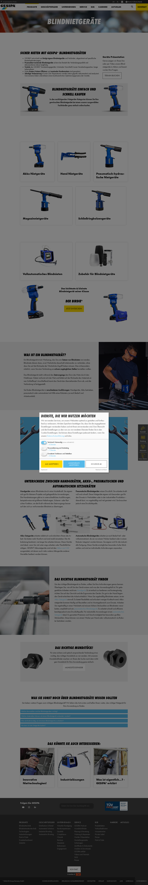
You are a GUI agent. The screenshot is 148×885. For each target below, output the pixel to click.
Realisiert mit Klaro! (101, 470)
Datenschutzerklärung (55, 436)
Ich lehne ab (96, 464)
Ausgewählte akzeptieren (74, 464)
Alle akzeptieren (52, 464)
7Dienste (52, 450)
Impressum (44, 470)
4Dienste (52, 444)
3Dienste (52, 456)
